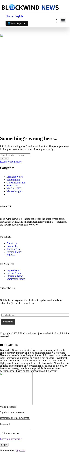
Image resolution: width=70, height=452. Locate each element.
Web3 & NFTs (14, 188)
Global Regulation (16, 182)
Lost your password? (10, 439)
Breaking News (15, 176)
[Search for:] (15, 155)
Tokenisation (13, 179)
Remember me (11, 433)
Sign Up (20, 450)
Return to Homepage (10, 161)
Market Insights (14, 191)
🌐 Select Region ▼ (17, 23)
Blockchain (12, 185)
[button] (63, 20)
